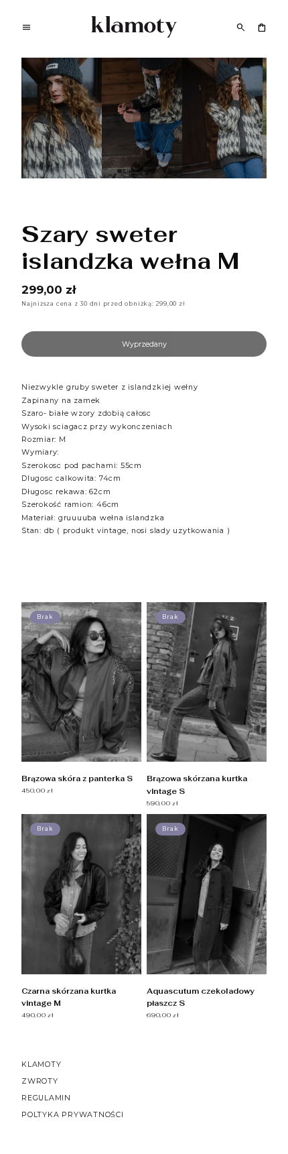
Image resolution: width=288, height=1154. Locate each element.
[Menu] (26, 29)
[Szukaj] (241, 27)
